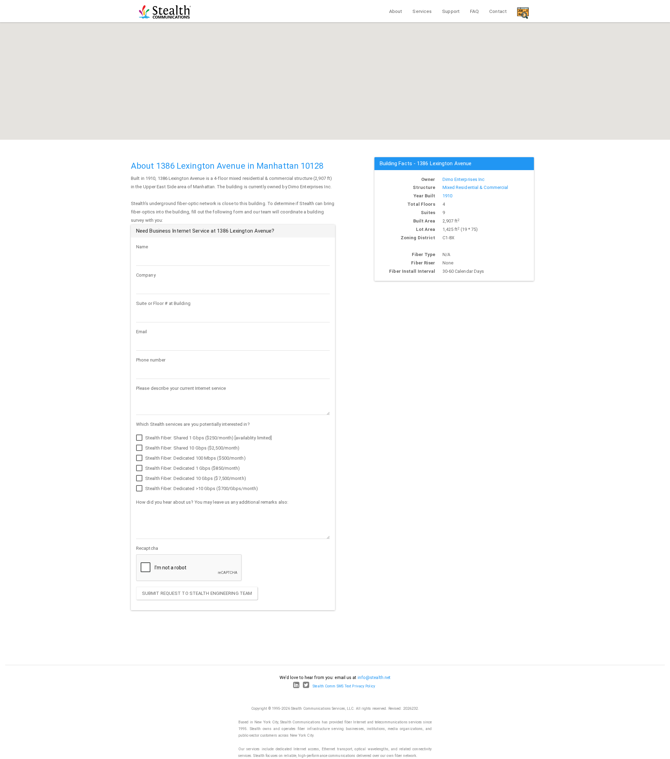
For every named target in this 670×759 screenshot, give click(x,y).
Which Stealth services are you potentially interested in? (193, 424)
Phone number (150, 360)
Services (422, 11)
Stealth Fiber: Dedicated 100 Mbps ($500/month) (195, 458)
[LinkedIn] (296, 686)
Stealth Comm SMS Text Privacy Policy (344, 686)
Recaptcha (147, 548)
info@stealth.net (374, 677)
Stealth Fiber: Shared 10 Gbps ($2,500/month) (192, 448)
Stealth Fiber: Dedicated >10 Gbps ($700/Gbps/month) (201, 488)
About (395, 11)
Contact (498, 11)
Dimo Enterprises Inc (463, 179)
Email (141, 331)
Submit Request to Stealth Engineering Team (197, 593)
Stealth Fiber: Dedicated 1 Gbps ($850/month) (192, 468)
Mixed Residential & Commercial (475, 187)
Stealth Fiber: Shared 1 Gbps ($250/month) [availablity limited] (208, 437)
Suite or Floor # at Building (163, 303)
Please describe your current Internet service (181, 388)
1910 (447, 195)
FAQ (474, 11)
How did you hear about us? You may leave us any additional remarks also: (212, 502)
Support (451, 11)
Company (146, 275)
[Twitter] (306, 686)
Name (142, 246)
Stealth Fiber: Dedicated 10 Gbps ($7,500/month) (195, 478)
